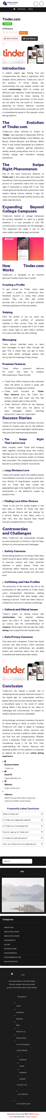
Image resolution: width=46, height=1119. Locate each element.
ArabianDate (10, 940)
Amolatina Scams (11, 936)
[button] (41, 3)
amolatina (8, 927)
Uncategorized (11, 961)
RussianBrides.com (12, 957)
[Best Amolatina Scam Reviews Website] (10, 3)
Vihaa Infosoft (31, 1117)
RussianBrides (10, 953)
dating (7, 944)
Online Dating (10, 949)
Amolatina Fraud (11, 932)
